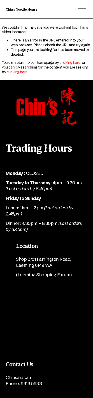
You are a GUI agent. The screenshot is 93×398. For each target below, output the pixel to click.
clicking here (70, 62)
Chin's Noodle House (21, 9)
